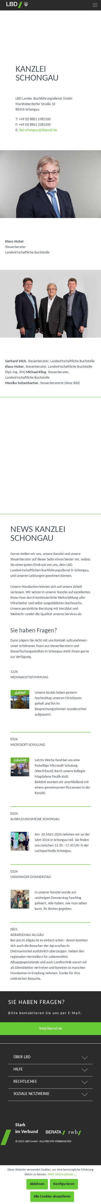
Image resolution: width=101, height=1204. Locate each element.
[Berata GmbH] (54, 1132)
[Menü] (95, 5)
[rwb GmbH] (73, 1132)
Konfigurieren (64, 1184)
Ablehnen (37, 1184)
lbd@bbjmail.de (50, 1029)
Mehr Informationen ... (62, 1174)
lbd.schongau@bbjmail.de (38, 130)
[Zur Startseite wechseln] (17, 5)
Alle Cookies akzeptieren (52, 1197)
